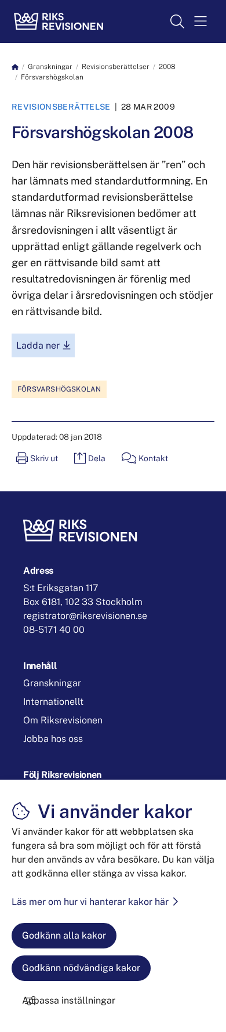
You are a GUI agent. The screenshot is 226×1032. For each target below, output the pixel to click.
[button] (200, 21)
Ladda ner (45, 345)
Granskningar (50, 67)
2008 (167, 67)
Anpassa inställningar (68, 1000)
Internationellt (53, 701)
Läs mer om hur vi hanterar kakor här (90, 901)
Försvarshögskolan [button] (59, 389)
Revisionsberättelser (116, 67)
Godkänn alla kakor (64, 935)
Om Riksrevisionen (63, 720)
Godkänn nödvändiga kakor (81, 967)
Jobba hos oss (53, 738)
